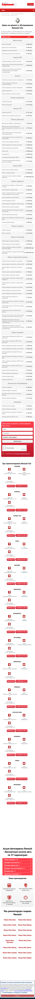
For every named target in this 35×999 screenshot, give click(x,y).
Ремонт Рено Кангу (10, 930)
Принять (17, 995)
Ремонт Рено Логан (25, 940)
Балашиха (17, 736)
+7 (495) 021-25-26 (21, 803)
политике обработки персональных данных (23, 990)
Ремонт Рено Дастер (24, 920)
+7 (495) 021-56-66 (21, 755)
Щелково (17, 565)
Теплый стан (17, 516)
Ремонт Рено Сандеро (10, 952)
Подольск (17, 687)
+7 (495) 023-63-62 (21, 632)
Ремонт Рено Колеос (9, 935)
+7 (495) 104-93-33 (21, 559)
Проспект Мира (17, 712)
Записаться (11, 486)
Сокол (17, 541)
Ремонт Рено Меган (25, 947)
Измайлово (17, 784)
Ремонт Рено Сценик (25, 952)
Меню (3, 10)
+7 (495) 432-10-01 (21, 608)
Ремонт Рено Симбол (10, 958)
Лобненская (17, 661)
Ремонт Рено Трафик (25, 958)
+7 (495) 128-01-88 (21, 706)
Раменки (17, 491)
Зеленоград (17, 589)
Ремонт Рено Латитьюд (10, 941)
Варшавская (17, 613)
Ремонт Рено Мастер (9, 947)
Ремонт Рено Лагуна (24, 935)
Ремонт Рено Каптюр (25, 930)
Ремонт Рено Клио (10, 920)
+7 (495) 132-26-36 (21, 535)
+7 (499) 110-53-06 (21, 656)
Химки (17, 760)
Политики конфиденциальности (22, 453)
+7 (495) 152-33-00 (21, 510)
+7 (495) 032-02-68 (21, 583)
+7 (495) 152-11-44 (21, 486)
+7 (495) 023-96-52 (21, 730)
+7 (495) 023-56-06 (21, 779)
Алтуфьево (17, 637)
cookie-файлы (4, 988)
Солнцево (17, 466)
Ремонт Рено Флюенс (25, 925)
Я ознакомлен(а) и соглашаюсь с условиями (15, 992)
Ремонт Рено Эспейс (9, 925)
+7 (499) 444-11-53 (21, 681)
